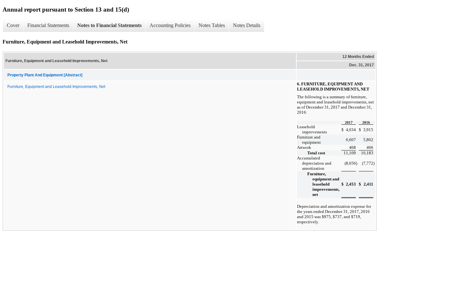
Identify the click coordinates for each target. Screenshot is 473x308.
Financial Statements (48, 25)
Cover (13, 25)
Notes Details (246, 25)
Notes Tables (212, 25)
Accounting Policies (170, 25)
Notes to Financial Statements (109, 25)
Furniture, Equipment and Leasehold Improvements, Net (56, 87)
